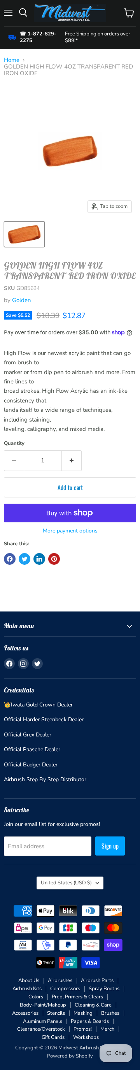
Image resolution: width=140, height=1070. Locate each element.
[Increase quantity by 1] (72, 460)
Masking (83, 1013)
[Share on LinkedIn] (39, 559)
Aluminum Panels (42, 1021)
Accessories (25, 1013)
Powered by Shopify (70, 1055)
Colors (35, 996)
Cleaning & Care (93, 1005)
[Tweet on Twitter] (24, 559)
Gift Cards (53, 1037)
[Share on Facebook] (10, 559)
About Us (28, 980)
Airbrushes (60, 980)
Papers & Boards (90, 1021)
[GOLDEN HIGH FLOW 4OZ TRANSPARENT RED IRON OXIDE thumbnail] (24, 234)
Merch (107, 1029)
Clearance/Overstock (41, 1029)
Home (11, 60)
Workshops (86, 1037)
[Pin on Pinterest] (54, 559)
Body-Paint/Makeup (43, 1005)
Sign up (110, 845)
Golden (21, 300)
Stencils (56, 1013)
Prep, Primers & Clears (77, 996)
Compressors (65, 988)
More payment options (70, 531)
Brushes (110, 1013)
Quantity (14, 443)
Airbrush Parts (97, 980)
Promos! (83, 1029)
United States (66, 882)
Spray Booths (104, 988)
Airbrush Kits (27, 988)
